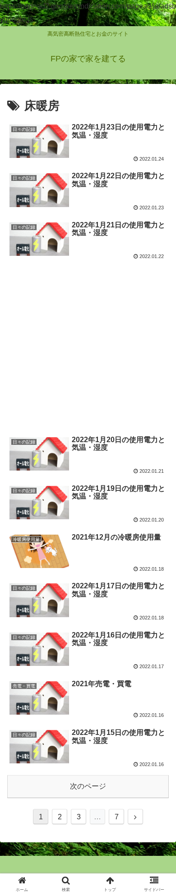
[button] (158, 778)
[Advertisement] (88, 350)
